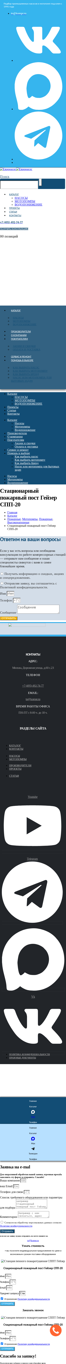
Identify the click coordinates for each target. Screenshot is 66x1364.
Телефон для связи (12, 1191)
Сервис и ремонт (21, 356)
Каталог (14, 194)
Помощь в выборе (22, 360)
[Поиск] (40, 182)
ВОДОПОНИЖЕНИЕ (28, 204)
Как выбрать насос (26, 367)
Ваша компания (10, 1180)
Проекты (14, 208)
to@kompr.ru (33, 699)
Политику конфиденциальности (34, 1299)
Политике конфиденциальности (16, 1225)
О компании (19, 335)
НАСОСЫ (21, 197)
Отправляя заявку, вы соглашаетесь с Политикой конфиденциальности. (28, 585)
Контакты (15, 215)
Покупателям (19, 339)
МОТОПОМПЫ (25, 201)
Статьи (13, 212)
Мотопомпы (21, 321)
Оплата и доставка (26, 349)
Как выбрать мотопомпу (30, 371)
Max (33, 1117)
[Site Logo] (16, 169)
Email (3, 1287)
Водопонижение (24, 324)
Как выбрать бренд (26, 374)
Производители (21, 331)
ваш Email (6, 1186)
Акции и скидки (24, 346)
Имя (3, 593)
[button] (4, 176)
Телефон (6, 600)
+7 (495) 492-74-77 (33, 685)
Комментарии (9, 1216)
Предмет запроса (9, 1293)
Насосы (18, 318)
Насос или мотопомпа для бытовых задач (31, 379)
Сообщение (8, 612)
